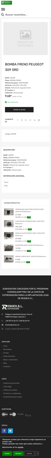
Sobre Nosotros (9, 356)
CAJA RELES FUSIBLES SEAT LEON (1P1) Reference (29, 222)
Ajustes (29, 453)
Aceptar (7, 453)
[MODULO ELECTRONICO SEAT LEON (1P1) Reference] (9, 235)
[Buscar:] (23, 15)
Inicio (5, 346)
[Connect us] (4, 430)
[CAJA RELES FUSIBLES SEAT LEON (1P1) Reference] (9, 223)
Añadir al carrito (19, 110)
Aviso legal (7, 387)
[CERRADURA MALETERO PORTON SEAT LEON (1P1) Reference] (9, 211)
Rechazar (18, 453)
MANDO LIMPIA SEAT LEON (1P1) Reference (30, 256)
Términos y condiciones (12, 393)
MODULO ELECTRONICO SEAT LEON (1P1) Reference (30, 234)
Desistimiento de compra (12, 397)
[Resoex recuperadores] (12, 3)
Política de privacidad (11, 383)
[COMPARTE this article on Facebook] (17, 120)
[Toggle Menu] (3, 10)
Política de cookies (10, 390)
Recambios (7, 349)
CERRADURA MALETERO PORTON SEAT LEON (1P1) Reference (29, 210)
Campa (6, 353)
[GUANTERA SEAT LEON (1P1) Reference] (9, 247)
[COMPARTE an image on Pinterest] (30, 120)
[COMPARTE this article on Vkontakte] (34, 120)
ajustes (20, 447)
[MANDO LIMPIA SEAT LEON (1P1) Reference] (9, 258)
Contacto (6, 367)
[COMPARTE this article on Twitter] (21, 120)
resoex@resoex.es (12, 325)
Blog (5, 363)
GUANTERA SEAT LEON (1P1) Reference (29, 245)
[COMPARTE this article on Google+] (25, 120)
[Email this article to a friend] (38, 120)
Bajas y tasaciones (10, 360)
